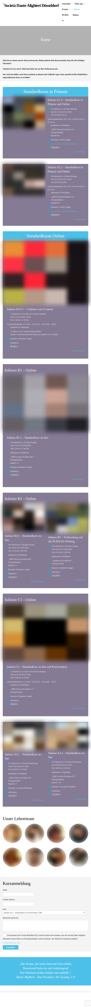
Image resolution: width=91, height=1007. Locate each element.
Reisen (76, 15)
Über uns (79, 4)
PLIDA (65, 15)
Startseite (66, 4)
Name (5, 890)
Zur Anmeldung (80, 152)
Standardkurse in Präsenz (45, 91)
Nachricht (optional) (10, 918)
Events (65, 9)
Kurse (77, 9)
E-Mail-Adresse (9, 899)
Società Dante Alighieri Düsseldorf (64, 144)
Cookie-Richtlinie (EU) (12, 943)
